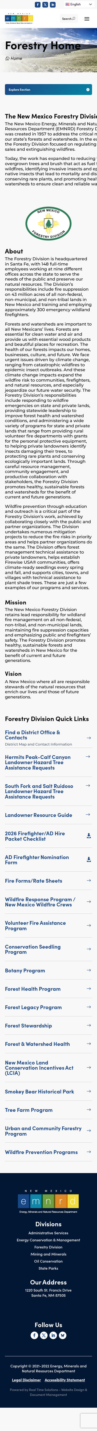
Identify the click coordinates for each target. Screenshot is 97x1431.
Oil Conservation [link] (48, 1261)
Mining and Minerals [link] (48, 1254)
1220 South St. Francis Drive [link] (48, 1289)
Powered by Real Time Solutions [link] (34, 1389)
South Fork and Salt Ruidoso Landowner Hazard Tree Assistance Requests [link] (39, 791)
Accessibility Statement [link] (65, 1379)
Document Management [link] (48, 1394)
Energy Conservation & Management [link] (48, 1240)
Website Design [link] (72, 1389)
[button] (87, 18)
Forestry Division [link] (48, 1247)
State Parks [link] (48, 1268)
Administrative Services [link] (48, 1233)
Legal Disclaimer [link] (26, 1379)
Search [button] (67, 18)
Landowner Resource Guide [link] (38, 814)
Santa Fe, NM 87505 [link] (48, 1295)
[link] (37, 5)
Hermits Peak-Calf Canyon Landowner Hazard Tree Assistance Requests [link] (38, 762)
